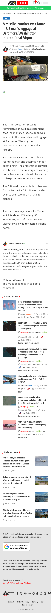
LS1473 (36, 343)
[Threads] (45, 593)
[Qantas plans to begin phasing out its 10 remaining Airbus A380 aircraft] (9, 379)
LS (32, 343)
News (6, 18)
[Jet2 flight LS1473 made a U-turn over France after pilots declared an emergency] (9, 326)
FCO (29, 370)
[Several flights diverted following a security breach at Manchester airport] (41, 497)
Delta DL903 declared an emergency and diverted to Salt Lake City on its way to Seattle (32, 400)
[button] (5, 3)
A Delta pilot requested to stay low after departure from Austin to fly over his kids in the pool (17, 513)
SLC (38, 416)
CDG (21, 343)
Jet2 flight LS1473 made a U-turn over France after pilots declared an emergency (32, 326)
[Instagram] (33, 593)
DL (21, 416)
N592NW (32, 416)
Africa (23, 314)
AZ (44, 317)
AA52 (25, 370)
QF (21, 392)
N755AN (35, 370)
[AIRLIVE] (17, 3)
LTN (21, 437)
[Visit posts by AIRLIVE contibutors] (5, 49)
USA (38, 407)
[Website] (47, 244)
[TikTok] (37, 593)
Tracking (44, 332)
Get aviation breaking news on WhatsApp (25, 8)
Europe (31, 332)
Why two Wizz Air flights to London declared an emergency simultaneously (32, 425)
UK (44, 431)
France (37, 332)
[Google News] (29, 593)
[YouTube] (25, 593)
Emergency (24, 332)
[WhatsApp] (41, 593)
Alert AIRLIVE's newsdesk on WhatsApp (17, 583)
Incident (29, 314)
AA (21, 370)
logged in (23, 283)
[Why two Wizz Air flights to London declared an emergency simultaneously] (9, 425)
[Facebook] (17, 593)
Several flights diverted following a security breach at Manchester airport (16, 496)
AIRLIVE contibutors (39, 49)
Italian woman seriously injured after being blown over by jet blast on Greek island (17, 480)
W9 (25, 437)
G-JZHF (27, 343)
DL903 (25, 416)
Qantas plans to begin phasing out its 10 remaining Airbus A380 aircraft (33, 379)
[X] (21, 593)
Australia (24, 385)
